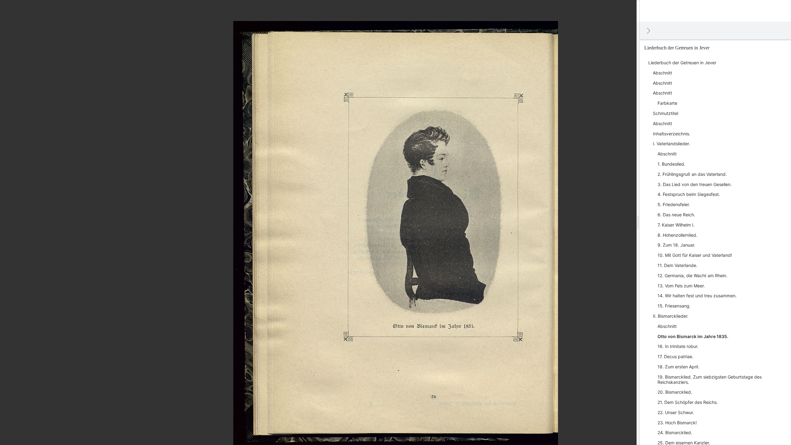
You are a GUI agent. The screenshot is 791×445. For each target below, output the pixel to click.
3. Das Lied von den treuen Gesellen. (695, 184)
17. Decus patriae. (675, 356)
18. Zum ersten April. (678, 366)
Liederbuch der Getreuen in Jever (682, 62)
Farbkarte (667, 103)
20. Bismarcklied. (675, 392)
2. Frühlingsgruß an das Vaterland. (692, 174)
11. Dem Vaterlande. (677, 265)
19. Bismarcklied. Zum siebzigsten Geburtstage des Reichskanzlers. (710, 379)
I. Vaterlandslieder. (671, 143)
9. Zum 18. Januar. (676, 245)
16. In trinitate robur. (678, 346)
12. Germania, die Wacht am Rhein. (692, 275)
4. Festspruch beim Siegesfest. (689, 194)
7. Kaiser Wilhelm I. (676, 224)
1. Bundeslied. (671, 164)
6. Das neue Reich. (676, 214)
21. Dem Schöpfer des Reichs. (688, 402)
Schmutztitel (665, 113)
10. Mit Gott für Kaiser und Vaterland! (695, 255)
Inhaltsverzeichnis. (671, 133)
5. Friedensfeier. (674, 204)
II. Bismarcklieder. (670, 316)
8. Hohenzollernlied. (677, 235)
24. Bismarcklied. (675, 432)
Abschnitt (662, 72)
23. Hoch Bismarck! (677, 422)
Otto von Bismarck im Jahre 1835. (693, 336)
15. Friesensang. (674, 305)
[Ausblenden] (648, 30)
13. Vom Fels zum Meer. (681, 285)
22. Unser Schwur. (676, 412)
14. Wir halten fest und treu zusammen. (697, 295)
